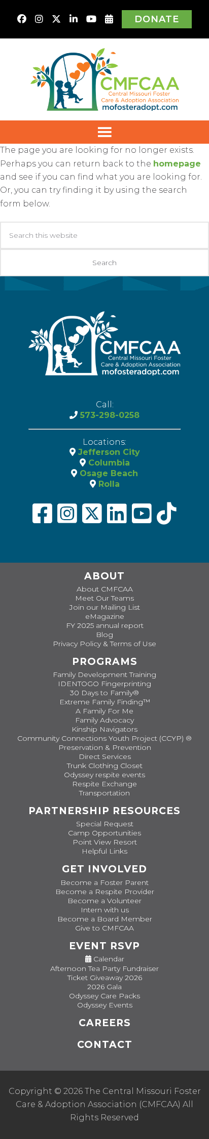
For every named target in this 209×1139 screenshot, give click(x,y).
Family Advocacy (104, 720)
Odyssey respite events (104, 775)
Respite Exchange (104, 784)
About (104, 576)
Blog (104, 634)
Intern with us (105, 910)
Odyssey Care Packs (104, 996)
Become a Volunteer (104, 901)
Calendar (107, 959)
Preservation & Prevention (104, 747)
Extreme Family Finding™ (104, 702)
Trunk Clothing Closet (105, 766)
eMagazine (104, 616)
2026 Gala (104, 987)
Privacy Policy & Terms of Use (104, 644)
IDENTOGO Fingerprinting (104, 684)
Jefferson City (108, 452)
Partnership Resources (104, 811)
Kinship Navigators (104, 729)
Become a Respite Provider (104, 892)
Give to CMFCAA (104, 928)
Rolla (108, 484)
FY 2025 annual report (105, 625)
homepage (177, 163)
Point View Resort (105, 842)
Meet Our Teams (104, 598)
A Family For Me (104, 711)
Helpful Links (104, 851)
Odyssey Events (104, 1005)
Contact (104, 1044)
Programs (104, 661)
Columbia (108, 463)
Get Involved (104, 869)
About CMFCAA (105, 589)
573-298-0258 (109, 415)
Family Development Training (104, 674)
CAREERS (105, 1023)
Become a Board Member (104, 919)
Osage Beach (107, 473)
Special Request (104, 824)
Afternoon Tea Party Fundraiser (104, 968)
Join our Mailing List (104, 607)
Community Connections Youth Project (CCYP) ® (104, 738)
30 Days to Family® (104, 693)
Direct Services (105, 756)
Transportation (104, 793)
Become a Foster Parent (104, 882)
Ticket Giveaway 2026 (104, 978)
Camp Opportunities (104, 833)
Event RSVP (104, 946)
